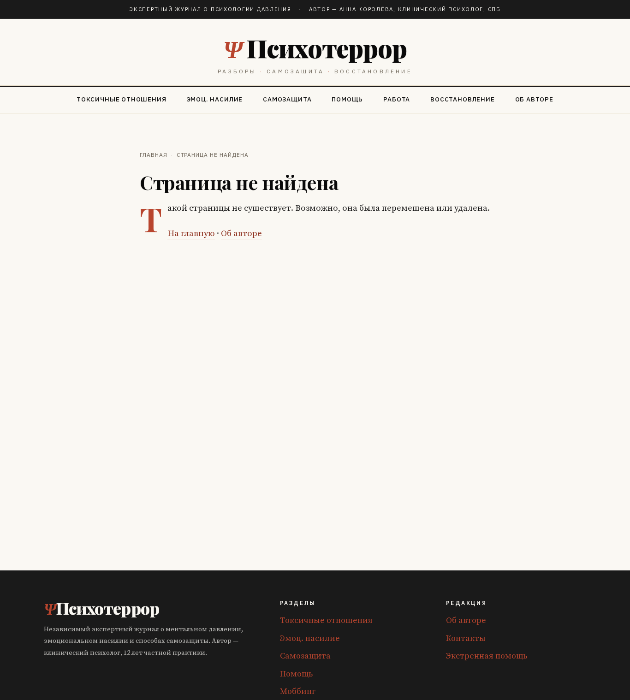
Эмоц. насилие (215, 99)
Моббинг (297, 691)
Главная (153, 154)
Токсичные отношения (121, 99)
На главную (191, 233)
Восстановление (462, 99)
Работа (396, 99)
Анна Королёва (366, 9)
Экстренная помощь (486, 656)
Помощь (347, 99)
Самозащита (287, 99)
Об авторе (534, 99)
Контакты (466, 638)
